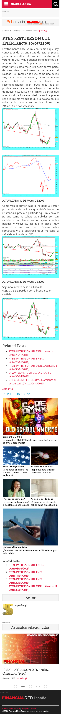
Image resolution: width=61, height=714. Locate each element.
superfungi (42, 30)
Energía (6, 30)
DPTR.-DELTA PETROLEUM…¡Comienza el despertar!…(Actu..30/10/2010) (32, 381)
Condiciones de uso (11, 708)
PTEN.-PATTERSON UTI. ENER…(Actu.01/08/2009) (26, 566)
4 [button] (38, 686)
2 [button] (23, 686)
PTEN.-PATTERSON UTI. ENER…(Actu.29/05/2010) (26, 360)
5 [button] (45, 686)
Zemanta (7, 389)
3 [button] (30, 686)
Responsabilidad (29, 708)
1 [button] (15, 686)
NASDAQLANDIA (21, 3)
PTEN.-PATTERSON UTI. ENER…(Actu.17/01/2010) (26, 573)
